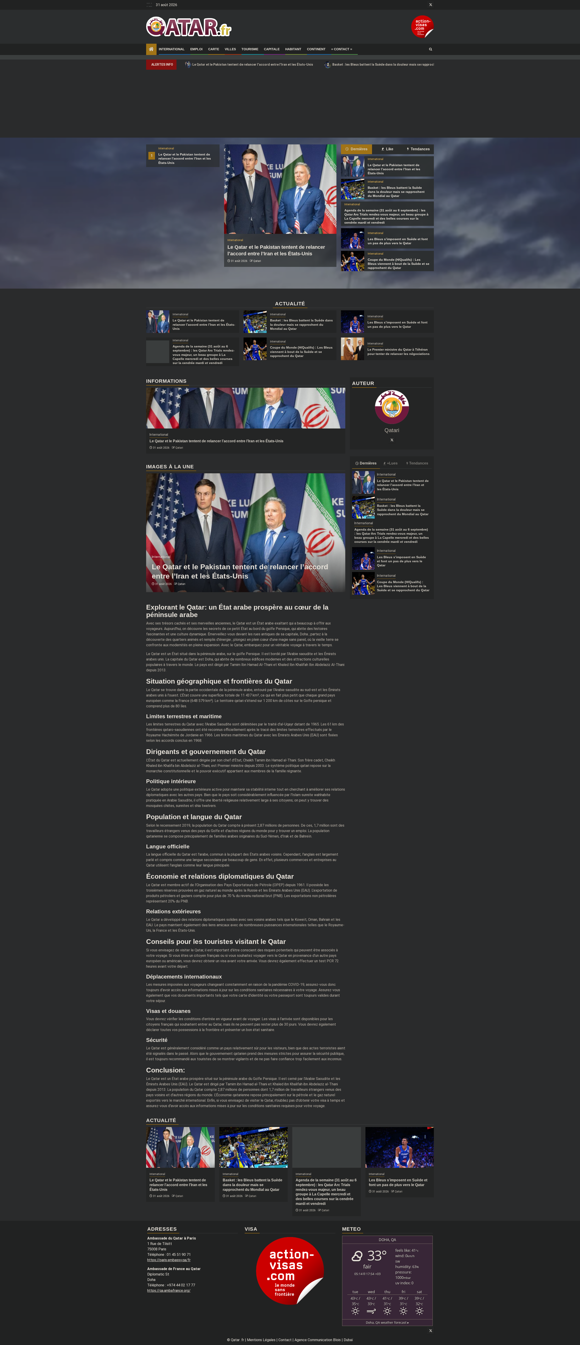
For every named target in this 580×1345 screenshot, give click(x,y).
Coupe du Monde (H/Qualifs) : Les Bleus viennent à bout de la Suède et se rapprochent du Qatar (398, 264)
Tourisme (250, 49)
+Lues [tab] (392, 463)
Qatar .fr (237, 1340)
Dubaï (348, 1340)
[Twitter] (392, 439)
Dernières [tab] (358, 149)
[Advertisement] (290, 103)
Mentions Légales (261, 1340)
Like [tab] (389, 149)
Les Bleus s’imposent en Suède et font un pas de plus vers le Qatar (401, 561)
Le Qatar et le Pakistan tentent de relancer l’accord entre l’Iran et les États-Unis (250, 64)
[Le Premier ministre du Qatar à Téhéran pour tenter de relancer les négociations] (352, 348)
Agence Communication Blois (318, 1340)
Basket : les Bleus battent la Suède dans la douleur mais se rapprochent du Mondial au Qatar (399, 64)
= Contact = (341, 49)
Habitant (293, 49)
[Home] (151, 49)
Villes (230, 49)
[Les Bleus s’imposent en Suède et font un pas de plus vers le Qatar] (352, 238)
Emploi (196, 49)
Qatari (257, 261)
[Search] (430, 49)
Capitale (272, 49)
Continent (316, 49)
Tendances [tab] (420, 149)
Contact (285, 1340)
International (172, 49)
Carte (213, 49)
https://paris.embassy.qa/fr (169, 1260)
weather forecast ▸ (387, 1322)
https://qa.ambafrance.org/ (169, 1290)
